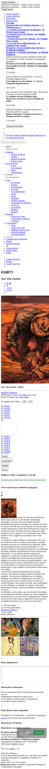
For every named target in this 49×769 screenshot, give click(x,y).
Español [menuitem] (23, 135)
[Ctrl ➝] (5, 436)
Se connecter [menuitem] (11, 138)
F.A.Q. (13, 762)
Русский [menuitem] (9, 135)
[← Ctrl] (5, 417)
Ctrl (24, 402)
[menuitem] (44, 135)
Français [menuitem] (30, 135)
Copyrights (17, 767)
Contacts (22, 762)
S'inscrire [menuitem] (20, 138)
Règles (14, 764)
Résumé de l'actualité (15, 126)
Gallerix (12, 749)
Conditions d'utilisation (26, 764)
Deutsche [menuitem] (38, 135)
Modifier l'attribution (9, 393)
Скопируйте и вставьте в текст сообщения (19, 741)
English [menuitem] (17, 135)
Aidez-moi (5, 762)
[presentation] (27, 292)
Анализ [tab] (9, 290)
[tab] (8, 283)
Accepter (38, 733)
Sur (17, 762)
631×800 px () (27, 395)
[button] (12, 14)
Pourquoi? (32, 487)
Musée (12, 148)
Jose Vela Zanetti (22, 397)
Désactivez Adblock (9, 610)
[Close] (26, 142)
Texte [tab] (9, 288)
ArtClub (12, 176)
